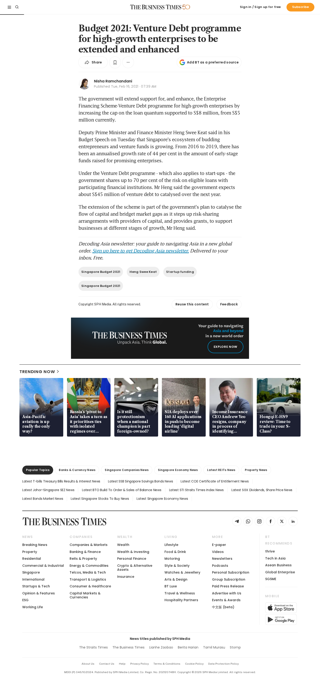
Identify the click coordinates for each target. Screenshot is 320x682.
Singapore (31, 572)
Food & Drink (175, 551)
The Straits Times (93, 647)
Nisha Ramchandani (113, 81)
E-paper (219, 544)
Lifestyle (171, 544)
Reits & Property (83, 558)
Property (29, 551)
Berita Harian (188, 647)
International (33, 579)
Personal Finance (131, 558)
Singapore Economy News (178, 470)
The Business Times (128, 647)
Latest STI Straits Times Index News (196, 490)
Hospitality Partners (181, 600)
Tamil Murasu (214, 647)
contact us (106, 663)
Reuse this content (192, 304)
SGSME (270, 579)
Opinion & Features (38, 593)
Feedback (229, 304)
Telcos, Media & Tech (88, 572)
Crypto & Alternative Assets (134, 567)
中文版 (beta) (223, 607)
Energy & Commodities (89, 565)
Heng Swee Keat (143, 272)
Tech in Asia (275, 558)
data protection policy (223, 663)
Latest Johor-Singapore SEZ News (48, 490)
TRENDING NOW (37, 371)
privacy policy (139, 663)
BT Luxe (170, 586)
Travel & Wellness (179, 593)
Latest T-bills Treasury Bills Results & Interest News (61, 481)
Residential (31, 558)
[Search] (17, 7)
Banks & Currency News (77, 470)
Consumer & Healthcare (90, 586)
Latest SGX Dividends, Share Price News (261, 490)
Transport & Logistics (88, 579)
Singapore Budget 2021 (100, 272)
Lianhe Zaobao (161, 647)
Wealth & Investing (133, 551)
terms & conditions (166, 663)
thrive (270, 551)
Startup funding (180, 272)
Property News (256, 470)
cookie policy (194, 663)
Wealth (123, 544)
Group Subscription (228, 579)
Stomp (235, 647)
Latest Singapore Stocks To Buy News (100, 498)
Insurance (125, 576)
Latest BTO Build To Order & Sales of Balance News (121, 490)
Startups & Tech (36, 586)
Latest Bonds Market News (42, 498)
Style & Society (177, 565)
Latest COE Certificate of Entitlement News (215, 481)
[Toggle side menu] (9, 7)
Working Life (32, 607)
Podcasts (220, 565)
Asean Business (278, 565)
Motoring (172, 558)
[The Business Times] (156, 7)
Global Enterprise (280, 572)
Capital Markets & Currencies (85, 595)
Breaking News (34, 544)
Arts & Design (175, 579)
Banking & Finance (85, 551)
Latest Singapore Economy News (162, 498)
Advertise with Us (226, 593)
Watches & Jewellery (182, 572)
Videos (218, 551)
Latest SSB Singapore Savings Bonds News (140, 481)
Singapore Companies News (127, 470)
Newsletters (222, 558)
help (122, 663)
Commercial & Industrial (43, 565)
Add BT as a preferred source (213, 62)
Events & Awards (226, 600)
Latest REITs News (221, 470)
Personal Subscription (230, 572)
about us (88, 663)
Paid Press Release (228, 586)
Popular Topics (37, 470)
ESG (25, 600)
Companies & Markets (89, 544)
